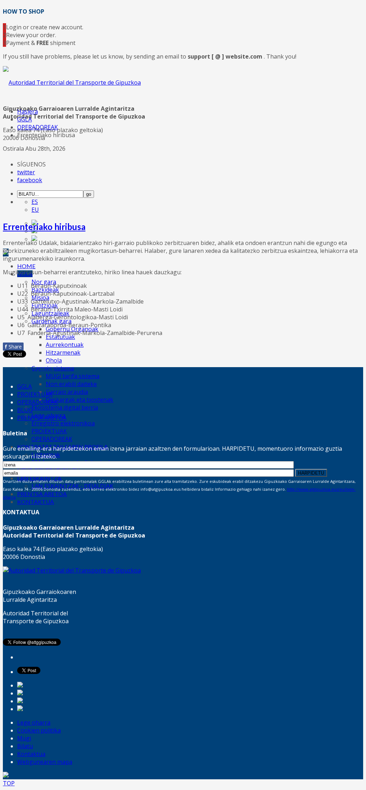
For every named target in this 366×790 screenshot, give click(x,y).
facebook (29, 180)
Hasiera (27, 111)
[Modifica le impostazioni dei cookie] (6, 775)
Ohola (54, 360)
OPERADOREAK (51, 439)
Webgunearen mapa (44, 762)
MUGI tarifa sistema (72, 376)
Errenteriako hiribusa (44, 226)
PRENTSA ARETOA (42, 493)
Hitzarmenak (63, 352)
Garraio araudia (67, 392)
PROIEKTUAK (49, 431)
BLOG (25, 410)
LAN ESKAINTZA (39, 478)
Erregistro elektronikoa (63, 423)
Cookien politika (39, 730)
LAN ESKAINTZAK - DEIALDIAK (72, 486)
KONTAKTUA (35, 501)
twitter (26, 172)
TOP (9, 783)
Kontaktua (31, 754)
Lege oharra (33, 722)
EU (35, 210)
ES (34, 202)
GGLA (24, 119)
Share (13, 346)
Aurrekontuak (65, 345)
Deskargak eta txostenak (79, 400)
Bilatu (25, 746)
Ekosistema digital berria (64, 407)
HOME (26, 265)
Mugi (24, 738)
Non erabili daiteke (71, 384)
